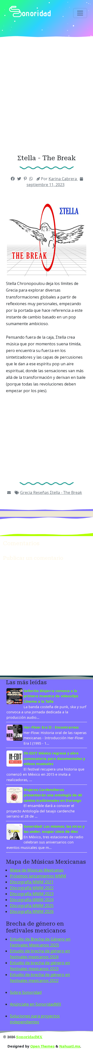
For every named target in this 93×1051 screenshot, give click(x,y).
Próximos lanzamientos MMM (38, 876)
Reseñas (41, 492)
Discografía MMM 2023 (32, 893)
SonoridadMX (29, 1037)
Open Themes (42, 1046)
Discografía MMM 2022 (32, 888)
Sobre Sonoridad (26, 992)
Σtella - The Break (66, 492)
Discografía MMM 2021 (32, 882)
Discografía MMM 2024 (32, 899)
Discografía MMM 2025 (32, 905)
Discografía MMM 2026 (32, 911)
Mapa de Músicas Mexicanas (36, 870)
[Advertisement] (46, 96)
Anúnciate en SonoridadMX (35, 1004)
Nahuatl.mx (69, 1046)
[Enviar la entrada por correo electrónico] (9, 492)
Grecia (26, 492)
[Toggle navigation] (80, 13)
